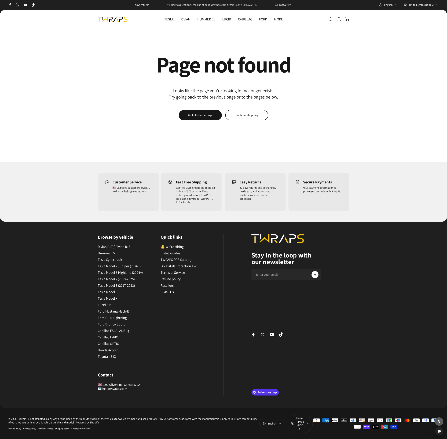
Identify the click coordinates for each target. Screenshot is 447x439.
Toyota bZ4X (107, 356)
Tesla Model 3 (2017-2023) (116, 285)
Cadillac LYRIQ (108, 337)
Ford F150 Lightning (112, 318)
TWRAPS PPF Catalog (176, 259)
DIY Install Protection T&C (179, 266)
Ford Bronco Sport (111, 324)
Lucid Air (104, 305)
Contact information (80, 428)
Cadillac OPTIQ (108, 344)
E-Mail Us (167, 292)
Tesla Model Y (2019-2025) (116, 279)
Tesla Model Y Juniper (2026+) (119, 266)
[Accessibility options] (439, 421)
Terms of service (45, 428)
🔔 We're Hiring (172, 247)
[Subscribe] (315, 274)
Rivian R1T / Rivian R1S (114, 247)
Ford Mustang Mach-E (113, 311)
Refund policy (171, 279)
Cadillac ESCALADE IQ (113, 331)
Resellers (167, 285)
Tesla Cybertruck (110, 259)
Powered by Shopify (87, 422)
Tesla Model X (107, 298)
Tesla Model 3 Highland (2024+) (120, 272)
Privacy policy (29, 428)
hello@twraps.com (135, 191)
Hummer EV (106, 253)
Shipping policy (62, 428)
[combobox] (388, 5)
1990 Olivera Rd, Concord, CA (121, 385)
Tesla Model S (108, 292)
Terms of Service (173, 272)
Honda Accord (108, 350)
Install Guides (170, 253)
